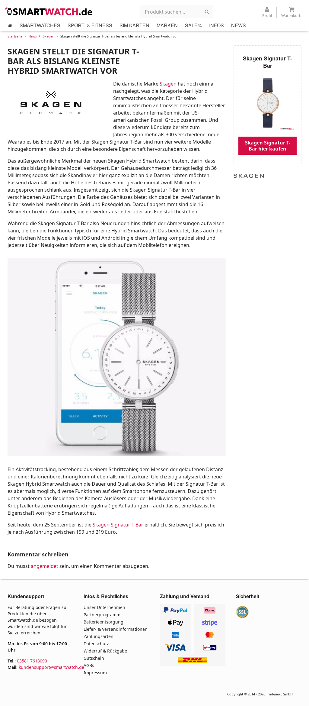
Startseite (15, 36)
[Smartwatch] (50, 11)
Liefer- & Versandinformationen (116, 629)
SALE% (193, 25)
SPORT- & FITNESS (90, 25)
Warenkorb (291, 15)
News (32, 36)
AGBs (89, 665)
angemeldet (44, 566)
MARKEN (167, 25)
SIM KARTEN (134, 25)
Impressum (95, 672)
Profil (267, 15)
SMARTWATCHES (40, 25)
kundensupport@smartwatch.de (51, 667)
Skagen (48, 36)
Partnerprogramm (102, 614)
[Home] (10, 25)
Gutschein (94, 658)
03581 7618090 (32, 661)
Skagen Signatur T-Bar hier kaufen (267, 145)
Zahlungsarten (98, 636)
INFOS (216, 25)
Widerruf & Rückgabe (105, 651)
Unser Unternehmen (104, 607)
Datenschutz (96, 643)
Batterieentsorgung (103, 622)
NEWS (238, 25)
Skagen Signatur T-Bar (118, 524)
